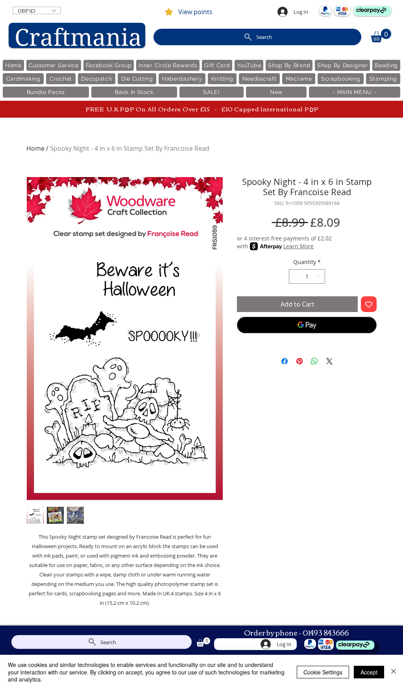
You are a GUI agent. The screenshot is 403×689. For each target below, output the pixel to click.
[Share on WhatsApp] (314, 361)
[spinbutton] (307, 276)
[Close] (393, 672)
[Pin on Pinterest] (299, 361)
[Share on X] (329, 361)
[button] (37, 10)
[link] (381, 35)
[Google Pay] (307, 325)
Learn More (298, 246)
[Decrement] (295, 276)
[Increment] (319, 276)
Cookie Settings (322, 672)
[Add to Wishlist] (369, 304)
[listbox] (37, 10)
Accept (368, 672)
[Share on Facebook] (284, 361)
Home (35, 148)
